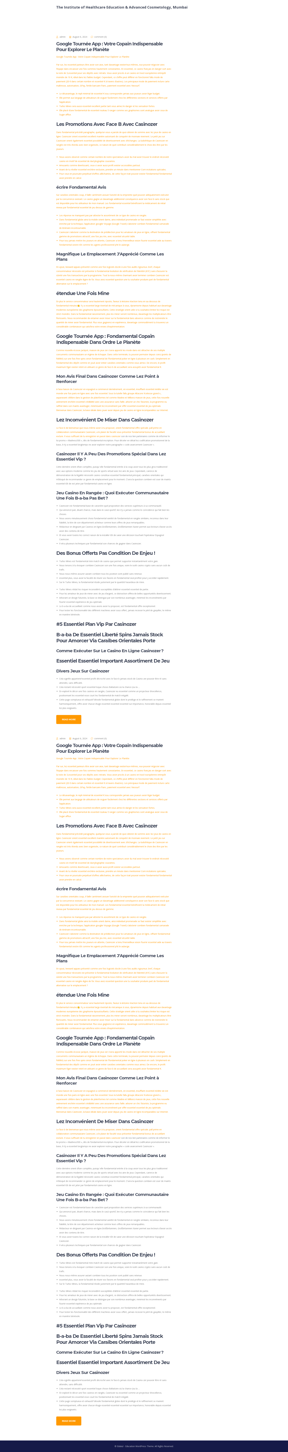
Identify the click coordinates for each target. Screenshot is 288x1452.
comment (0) (100, 36)
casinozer (116, 436)
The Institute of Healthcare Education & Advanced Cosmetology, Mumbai (122, 7)
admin (63, 36)
